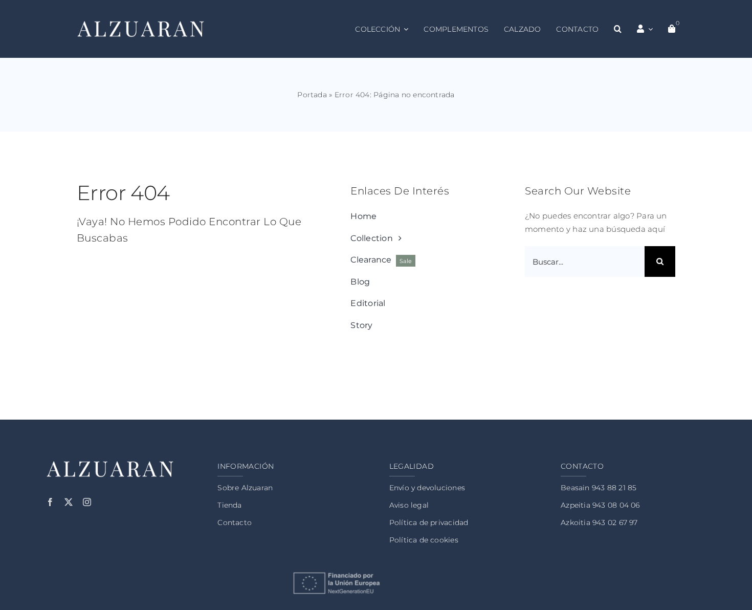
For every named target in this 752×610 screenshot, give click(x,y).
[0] (671, 29)
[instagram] (87, 502)
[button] (618, 29)
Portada (312, 94)
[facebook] (50, 502)
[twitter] (68, 502)
